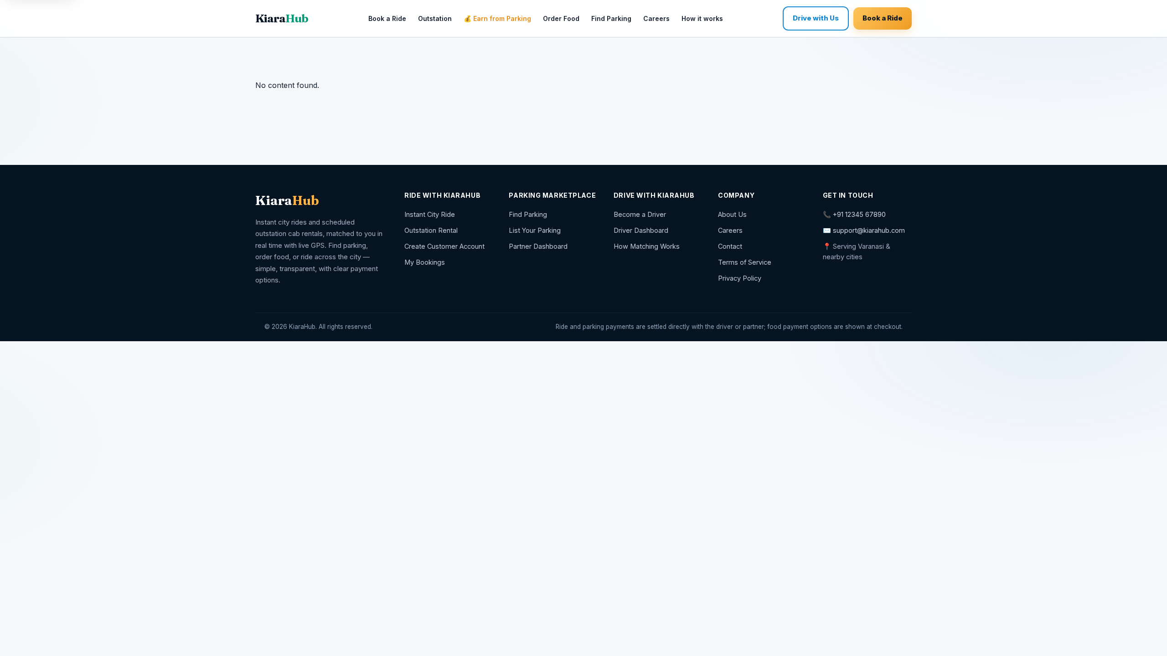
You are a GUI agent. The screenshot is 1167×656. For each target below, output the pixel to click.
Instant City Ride (429, 214)
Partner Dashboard (538, 246)
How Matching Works (647, 246)
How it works (702, 18)
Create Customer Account (444, 246)
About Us (732, 214)
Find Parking (611, 18)
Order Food (561, 18)
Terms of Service (744, 262)
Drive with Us (816, 18)
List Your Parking (535, 230)
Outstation (435, 18)
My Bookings (424, 262)
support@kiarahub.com (869, 230)
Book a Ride (387, 18)
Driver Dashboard (641, 230)
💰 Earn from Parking (497, 18)
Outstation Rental (431, 230)
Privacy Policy (739, 278)
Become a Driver (640, 214)
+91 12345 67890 (859, 214)
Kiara (281, 18)
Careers (656, 18)
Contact (730, 246)
